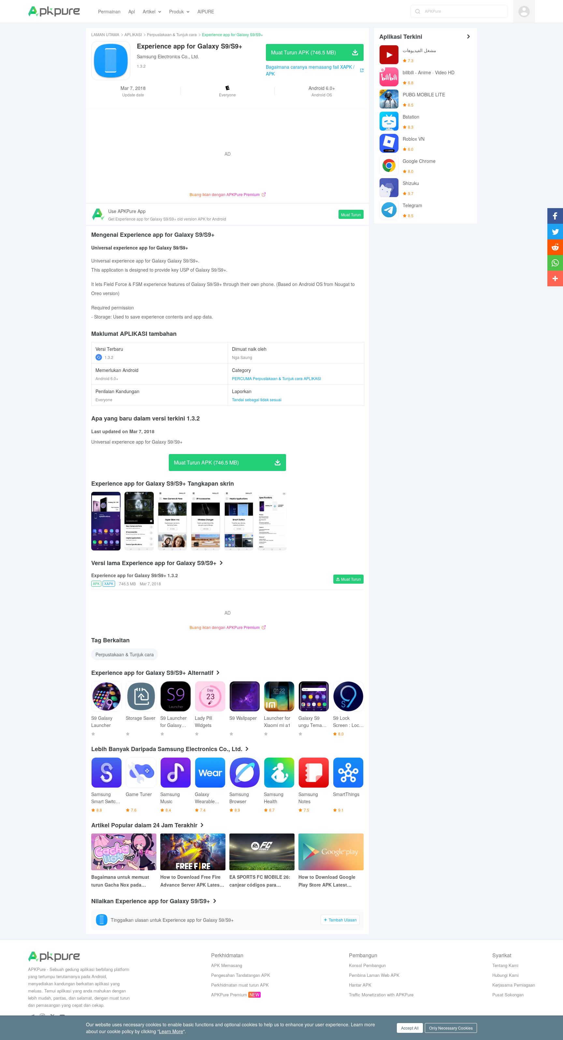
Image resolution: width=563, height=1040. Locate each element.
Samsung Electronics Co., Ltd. (168, 56)
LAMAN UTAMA (105, 34)
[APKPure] (54, 11)
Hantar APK (360, 985)
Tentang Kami (505, 965)
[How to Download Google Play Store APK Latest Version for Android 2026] (331, 851)
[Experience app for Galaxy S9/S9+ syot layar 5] (272, 521)
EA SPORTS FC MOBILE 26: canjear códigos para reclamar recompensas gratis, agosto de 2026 (259, 881)
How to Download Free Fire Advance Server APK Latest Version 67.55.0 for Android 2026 (190, 881)
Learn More (171, 1031)
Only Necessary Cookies (451, 1028)
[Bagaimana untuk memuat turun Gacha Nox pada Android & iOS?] (123, 851)
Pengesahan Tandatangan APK (240, 975)
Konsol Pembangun (367, 965)
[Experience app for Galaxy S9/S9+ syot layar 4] (238, 521)
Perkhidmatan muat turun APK (240, 985)
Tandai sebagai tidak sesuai (257, 399)
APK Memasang (226, 965)
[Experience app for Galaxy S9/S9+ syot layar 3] (205, 521)
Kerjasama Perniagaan (513, 985)
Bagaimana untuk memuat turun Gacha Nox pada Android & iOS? (120, 881)
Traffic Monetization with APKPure (381, 994)
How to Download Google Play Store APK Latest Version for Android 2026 (326, 881)
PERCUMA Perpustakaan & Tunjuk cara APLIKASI (276, 378)
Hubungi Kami (505, 975)
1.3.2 (109, 357)
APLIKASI (133, 34)
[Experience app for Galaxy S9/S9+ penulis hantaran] (106, 521)
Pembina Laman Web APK (374, 975)
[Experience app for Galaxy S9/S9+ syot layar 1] (139, 521)
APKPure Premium (229, 994)
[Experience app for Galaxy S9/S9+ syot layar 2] (172, 521)
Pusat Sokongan (508, 994)
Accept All (410, 1028)
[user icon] (524, 11)
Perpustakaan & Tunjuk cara (172, 34)
